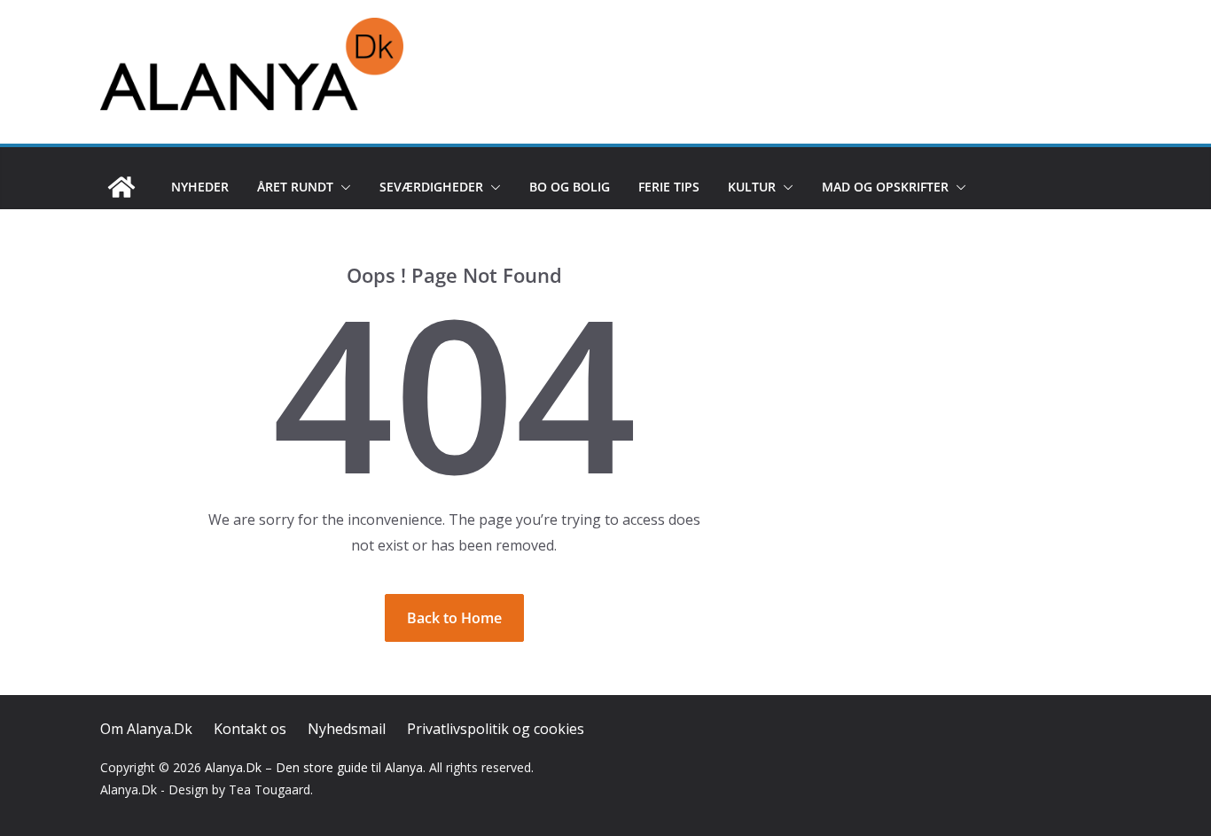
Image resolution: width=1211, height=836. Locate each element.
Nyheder (200, 186)
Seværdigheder (431, 186)
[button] (342, 187)
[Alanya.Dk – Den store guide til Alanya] (121, 187)
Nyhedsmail (347, 728)
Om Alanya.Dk (146, 728)
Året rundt (295, 186)
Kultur (752, 186)
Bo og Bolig (569, 186)
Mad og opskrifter (885, 186)
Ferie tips (668, 186)
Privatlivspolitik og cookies (495, 728)
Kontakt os (250, 728)
